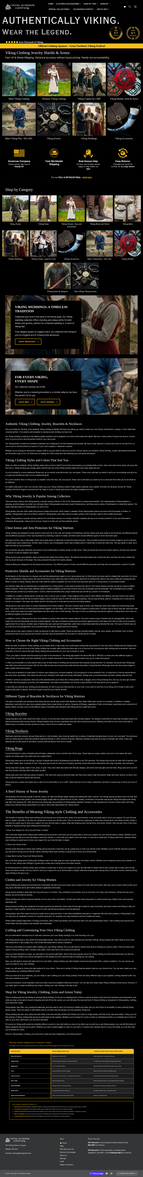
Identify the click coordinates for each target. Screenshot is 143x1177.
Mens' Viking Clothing (19, 98)
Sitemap (63, 1158)
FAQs (62, 1146)
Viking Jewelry (54, 138)
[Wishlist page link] (125, 7)
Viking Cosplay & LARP (89, 98)
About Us (63, 1155)
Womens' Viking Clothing (54, 98)
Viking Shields (128, 259)
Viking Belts (128, 224)
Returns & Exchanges (68, 1152)
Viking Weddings (89, 138)
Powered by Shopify (25, 1173)
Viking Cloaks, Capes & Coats (43, 259)
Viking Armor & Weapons (57, 291)
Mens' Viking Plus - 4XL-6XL (19, 138)
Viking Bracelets (16, 713)
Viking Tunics (15, 224)
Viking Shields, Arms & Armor (124, 98)
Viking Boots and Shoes (99, 224)
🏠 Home (63, 1143)
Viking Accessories (124, 138)
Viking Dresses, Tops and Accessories (71, 225)
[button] (68, 4)
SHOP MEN (24, 402)
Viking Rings (13, 748)
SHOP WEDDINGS (27, 342)
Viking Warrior (14, 1173)
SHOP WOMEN (47, 402)
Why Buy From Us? (67, 1149)
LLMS (62, 1161)
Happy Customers (66, 1165)
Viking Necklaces (16, 731)
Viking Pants (43, 224)
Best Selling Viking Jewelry (85, 291)
